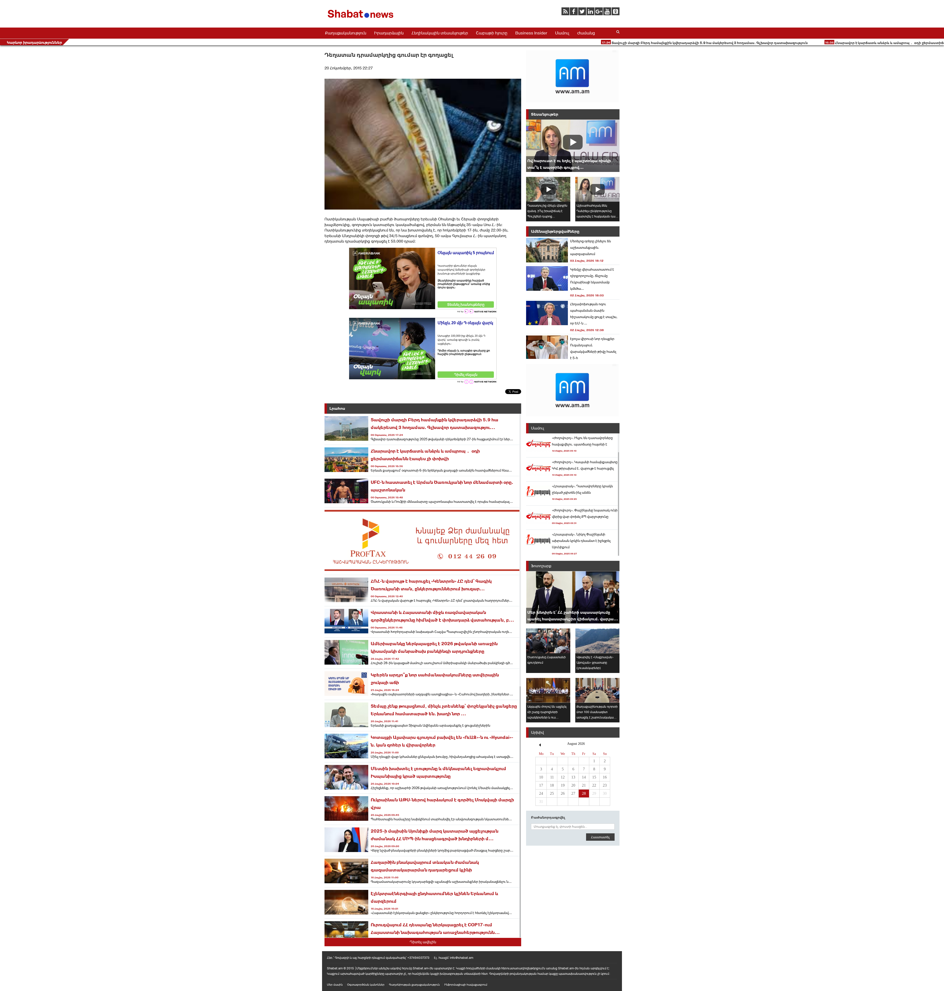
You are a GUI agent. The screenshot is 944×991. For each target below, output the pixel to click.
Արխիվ (537, 732)
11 (552, 777)
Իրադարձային (389, 33)
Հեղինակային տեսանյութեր (440, 33)
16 (605, 777)
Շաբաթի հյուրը (491, 33)
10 (541, 777)
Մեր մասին (335, 985)
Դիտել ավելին (423, 942)
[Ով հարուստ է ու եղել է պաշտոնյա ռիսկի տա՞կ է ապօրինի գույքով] (573, 146)
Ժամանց (586, 33)
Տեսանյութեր (544, 114)
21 (584, 785)
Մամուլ (562, 33)
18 (552, 785)
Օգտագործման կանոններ (365, 985)
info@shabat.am (461, 958)
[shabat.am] (361, 18)
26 (563, 793)
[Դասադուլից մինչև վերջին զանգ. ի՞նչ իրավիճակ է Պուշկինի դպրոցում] (548, 189)
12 (563, 777)
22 (594, 785)
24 (541, 793)
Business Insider (531, 33)
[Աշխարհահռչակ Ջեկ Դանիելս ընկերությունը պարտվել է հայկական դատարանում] (597, 189)
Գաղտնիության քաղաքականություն (414, 985)
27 (573, 793)
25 (552, 793)
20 (573, 785)
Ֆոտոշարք (541, 565)
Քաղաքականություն (345, 33)
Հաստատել (600, 837)
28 (584, 793)
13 (573, 777)
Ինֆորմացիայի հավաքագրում (465, 985)
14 (584, 777)
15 (594, 777)
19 (563, 785)
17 (541, 785)
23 (605, 785)
